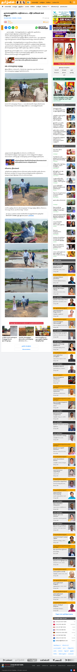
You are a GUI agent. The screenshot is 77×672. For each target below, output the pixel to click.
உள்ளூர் (14, 6)
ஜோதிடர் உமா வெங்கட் (58, 57)
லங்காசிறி (35, 2)
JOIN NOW (31, 215)
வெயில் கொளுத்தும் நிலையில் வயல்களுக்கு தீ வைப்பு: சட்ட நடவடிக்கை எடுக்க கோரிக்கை (26, 339)
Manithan (55, 190)
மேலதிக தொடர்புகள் (60, 618)
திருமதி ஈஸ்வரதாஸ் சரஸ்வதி (60, 424)
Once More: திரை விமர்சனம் (57, 150)
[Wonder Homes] (64, 14)
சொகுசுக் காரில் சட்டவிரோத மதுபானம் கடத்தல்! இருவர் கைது (59, 110)
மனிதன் (42, 2)
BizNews (45, 6)
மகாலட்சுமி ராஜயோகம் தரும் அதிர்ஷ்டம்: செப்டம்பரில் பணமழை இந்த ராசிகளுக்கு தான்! (59, 253)
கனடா (64, 648)
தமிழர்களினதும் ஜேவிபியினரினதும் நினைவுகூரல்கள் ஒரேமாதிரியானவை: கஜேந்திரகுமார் (31, 161)
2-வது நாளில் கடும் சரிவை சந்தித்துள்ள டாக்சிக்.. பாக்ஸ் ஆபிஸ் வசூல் (59, 180)
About (38, 665)
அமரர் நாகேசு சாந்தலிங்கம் (60, 481)
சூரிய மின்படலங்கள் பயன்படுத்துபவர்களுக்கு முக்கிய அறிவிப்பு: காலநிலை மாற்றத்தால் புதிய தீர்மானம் (59, 132)
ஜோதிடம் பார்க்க (60, 40)
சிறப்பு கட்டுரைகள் (59, 79)
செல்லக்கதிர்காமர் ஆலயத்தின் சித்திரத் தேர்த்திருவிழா (41, 339)
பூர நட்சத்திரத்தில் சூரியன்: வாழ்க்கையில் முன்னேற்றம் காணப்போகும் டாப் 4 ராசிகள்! (59, 187)
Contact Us (45, 665)
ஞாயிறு (72, 72)
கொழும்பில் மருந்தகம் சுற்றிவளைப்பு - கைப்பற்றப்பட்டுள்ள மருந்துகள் (59, 139)
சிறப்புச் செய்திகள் (59, 105)
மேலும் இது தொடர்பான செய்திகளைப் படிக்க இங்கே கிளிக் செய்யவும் (26, 323)
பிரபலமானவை (26, 349)
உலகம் (27, 6)
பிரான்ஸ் (60, 651)
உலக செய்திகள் (57, 648)
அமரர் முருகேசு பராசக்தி (59, 571)
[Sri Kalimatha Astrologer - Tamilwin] (64, 21)
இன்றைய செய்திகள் (64, 67)
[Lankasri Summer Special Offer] (64, 34)
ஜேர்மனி (66, 651)
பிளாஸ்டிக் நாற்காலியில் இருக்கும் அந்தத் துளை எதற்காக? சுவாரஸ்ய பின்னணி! (59, 216)
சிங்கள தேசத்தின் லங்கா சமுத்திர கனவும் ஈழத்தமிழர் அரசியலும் (63, 98)
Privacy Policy (71, 665)
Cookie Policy (61, 665)
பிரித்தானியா (71, 648)
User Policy (53, 665)
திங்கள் (64, 72)
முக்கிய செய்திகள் (26, 346)
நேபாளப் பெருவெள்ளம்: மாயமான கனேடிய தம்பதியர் (59, 194)
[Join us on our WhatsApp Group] (41, 27)
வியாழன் (64, 70)
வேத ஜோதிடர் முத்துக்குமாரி (69, 57)
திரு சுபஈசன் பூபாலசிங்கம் (59, 526)
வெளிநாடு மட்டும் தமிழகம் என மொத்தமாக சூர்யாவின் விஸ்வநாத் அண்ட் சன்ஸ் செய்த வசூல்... (59, 158)
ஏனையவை (63, 6)
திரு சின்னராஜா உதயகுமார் (60, 332)
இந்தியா (20, 6)
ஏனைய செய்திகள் (59, 146)
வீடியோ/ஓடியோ (62, 653)
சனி (64, 75)
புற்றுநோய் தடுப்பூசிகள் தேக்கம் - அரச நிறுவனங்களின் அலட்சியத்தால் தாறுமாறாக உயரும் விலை (59, 118)
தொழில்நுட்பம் (57, 645)
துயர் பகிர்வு (57, 260)
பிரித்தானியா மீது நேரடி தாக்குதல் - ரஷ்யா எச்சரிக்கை (59, 165)
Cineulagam (55, 154)
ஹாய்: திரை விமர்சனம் (59, 200)
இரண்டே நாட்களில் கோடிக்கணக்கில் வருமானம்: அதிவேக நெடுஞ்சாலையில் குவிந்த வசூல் (58, 125)
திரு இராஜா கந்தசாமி (58, 366)
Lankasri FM (55, 2)
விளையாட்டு (55, 6)
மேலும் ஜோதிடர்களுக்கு (64, 63)
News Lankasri (55, 168)
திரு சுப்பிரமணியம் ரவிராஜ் (59, 435)
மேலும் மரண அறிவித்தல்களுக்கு (64, 614)
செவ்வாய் (56, 72)
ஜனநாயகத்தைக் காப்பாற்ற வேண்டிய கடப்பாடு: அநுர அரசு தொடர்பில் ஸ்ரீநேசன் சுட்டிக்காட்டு (30, 59)
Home (33, 665)
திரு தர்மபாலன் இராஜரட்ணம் (60, 560)
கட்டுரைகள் (71, 653)
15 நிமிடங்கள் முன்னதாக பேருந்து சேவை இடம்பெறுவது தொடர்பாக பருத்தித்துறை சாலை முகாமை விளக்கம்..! (9, 339)
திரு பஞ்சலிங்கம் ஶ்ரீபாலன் (60, 549)
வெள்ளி (57, 70)
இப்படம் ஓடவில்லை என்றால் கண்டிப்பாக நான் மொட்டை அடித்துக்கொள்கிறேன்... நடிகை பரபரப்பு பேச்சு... (59, 246)
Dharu (9, 21)
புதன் (71, 70)
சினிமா (48, 2)
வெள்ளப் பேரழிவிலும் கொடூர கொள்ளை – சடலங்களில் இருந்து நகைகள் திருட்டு (59, 239)
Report (46, 22)
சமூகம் (11, 22)
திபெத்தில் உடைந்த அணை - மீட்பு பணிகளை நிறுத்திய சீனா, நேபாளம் (58, 173)
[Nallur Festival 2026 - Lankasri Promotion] (64, 28)
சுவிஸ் (54, 651)
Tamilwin (14, 670)
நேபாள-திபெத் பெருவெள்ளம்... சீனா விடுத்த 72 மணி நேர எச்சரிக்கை (58, 209)
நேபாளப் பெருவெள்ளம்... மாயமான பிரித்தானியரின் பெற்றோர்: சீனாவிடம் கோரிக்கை (58, 232)
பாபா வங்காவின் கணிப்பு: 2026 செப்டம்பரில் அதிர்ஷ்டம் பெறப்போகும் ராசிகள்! (59, 223)
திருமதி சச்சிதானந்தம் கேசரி (60, 299)
